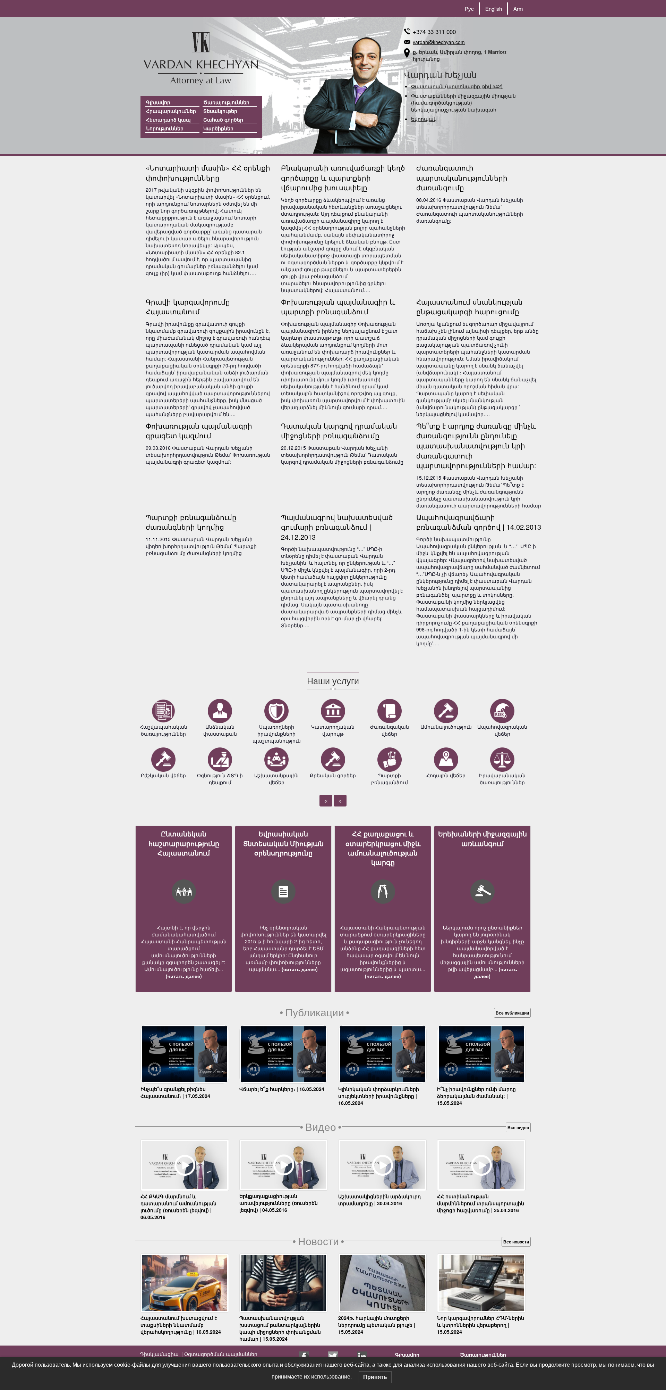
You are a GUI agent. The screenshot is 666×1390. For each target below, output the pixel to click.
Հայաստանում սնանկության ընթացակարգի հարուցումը (469, 307)
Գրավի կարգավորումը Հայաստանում (188, 307)
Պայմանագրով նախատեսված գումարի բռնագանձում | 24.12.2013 (337, 527)
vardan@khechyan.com (439, 42)
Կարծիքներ (218, 128)
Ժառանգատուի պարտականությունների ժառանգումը (461, 177)
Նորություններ (164, 128)
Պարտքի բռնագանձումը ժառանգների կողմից (191, 522)
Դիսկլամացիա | (161, 1353)
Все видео (518, 1127)
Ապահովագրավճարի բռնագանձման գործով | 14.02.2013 (478, 522)
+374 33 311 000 (434, 31)
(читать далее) (184, 976)
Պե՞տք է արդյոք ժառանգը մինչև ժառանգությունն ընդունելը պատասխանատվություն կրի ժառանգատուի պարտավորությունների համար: (476, 445)
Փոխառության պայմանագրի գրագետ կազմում (199, 431)
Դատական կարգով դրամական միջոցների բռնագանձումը (339, 431)
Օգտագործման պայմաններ (220, 1353)
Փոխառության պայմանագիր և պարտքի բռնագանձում (338, 307)
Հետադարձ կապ (168, 119)
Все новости (516, 1242)
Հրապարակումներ (171, 110)
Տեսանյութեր (220, 110)
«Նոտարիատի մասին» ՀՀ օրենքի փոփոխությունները (208, 173)
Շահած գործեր (223, 119)
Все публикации (512, 1013)
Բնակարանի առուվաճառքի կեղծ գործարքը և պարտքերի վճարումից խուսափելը (343, 177)
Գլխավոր (158, 102)
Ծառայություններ (226, 102)
